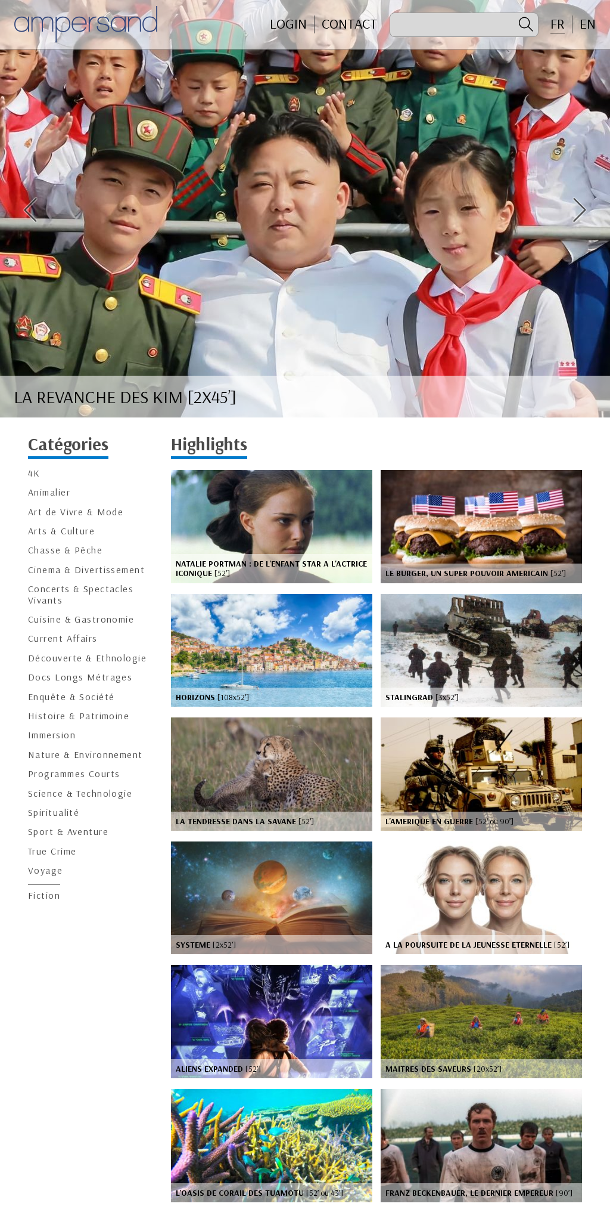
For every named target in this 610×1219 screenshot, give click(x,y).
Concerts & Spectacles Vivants (80, 594)
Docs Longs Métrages (80, 677)
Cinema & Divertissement (86, 570)
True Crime (52, 851)
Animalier (49, 492)
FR (557, 24)
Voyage (45, 870)
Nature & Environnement (85, 754)
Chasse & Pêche (65, 550)
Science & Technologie (80, 793)
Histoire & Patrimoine (78, 716)
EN (588, 24)
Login (288, 24)
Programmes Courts (74, 773)
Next (579, 209)
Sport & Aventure (68, 831)
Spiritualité (53, 812)
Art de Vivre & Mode (75, 512)
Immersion (52, 735)
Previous (30, 209)
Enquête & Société (71, 697)
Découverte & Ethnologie (87, 658)
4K (34, 473)
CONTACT (350, 24)
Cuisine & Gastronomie (81, 619)
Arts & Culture (61, 531)
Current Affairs (63, 638)
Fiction (44, 895)
